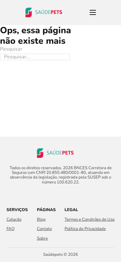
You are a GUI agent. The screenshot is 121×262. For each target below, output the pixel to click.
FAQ (11, 229)
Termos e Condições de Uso (89, 219)
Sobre (42, 238)
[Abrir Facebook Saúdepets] (55, 194)
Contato (44, 229)
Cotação (14, 219)
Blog (41, 219)
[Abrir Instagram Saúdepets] (65, 194)
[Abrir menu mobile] (93, 12)
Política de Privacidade (85, 229)
